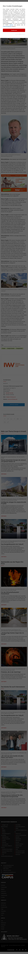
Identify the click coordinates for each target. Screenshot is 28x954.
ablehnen (11, 24)
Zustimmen (14, 30)
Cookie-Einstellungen (7, 26)
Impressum (17, 34)
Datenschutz (22, 34)
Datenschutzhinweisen (7, 23)
